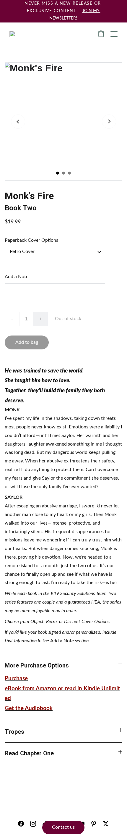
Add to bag (26, 342)
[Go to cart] (101, 34)
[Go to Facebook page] (21, 824)
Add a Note (16, 276)
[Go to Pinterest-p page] (94, 824)
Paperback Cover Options (31, 240)
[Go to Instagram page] (33, 824)
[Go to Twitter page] (106, 824)
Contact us (63, 827)
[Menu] (114, 34)
